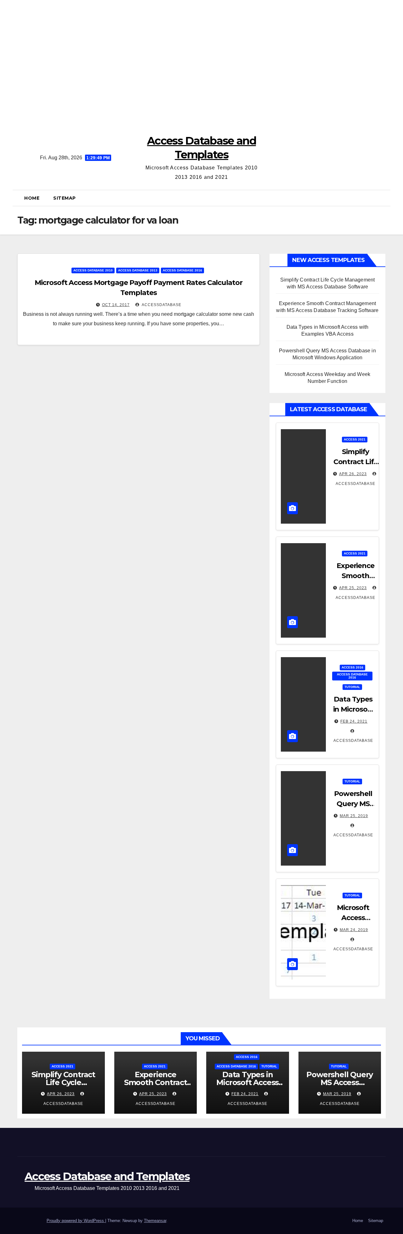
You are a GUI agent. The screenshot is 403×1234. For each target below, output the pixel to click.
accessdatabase (161, 305)
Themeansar (155, 1220)
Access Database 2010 (93, 270)
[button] (383, 198)
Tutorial (352, 687)
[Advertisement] (201, 63)
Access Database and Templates (107, 1176)
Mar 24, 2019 (354, 930)
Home (31, 198)
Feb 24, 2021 (353, 721)
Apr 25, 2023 (353, 588)
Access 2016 (352, 667)
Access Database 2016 (182, 270)
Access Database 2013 (137, 270)
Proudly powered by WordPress (76, 1220)
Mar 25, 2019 (354, 816)
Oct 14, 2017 (116, 305)
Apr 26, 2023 (353, 474)
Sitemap (64, 198)
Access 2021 (355, 439)
